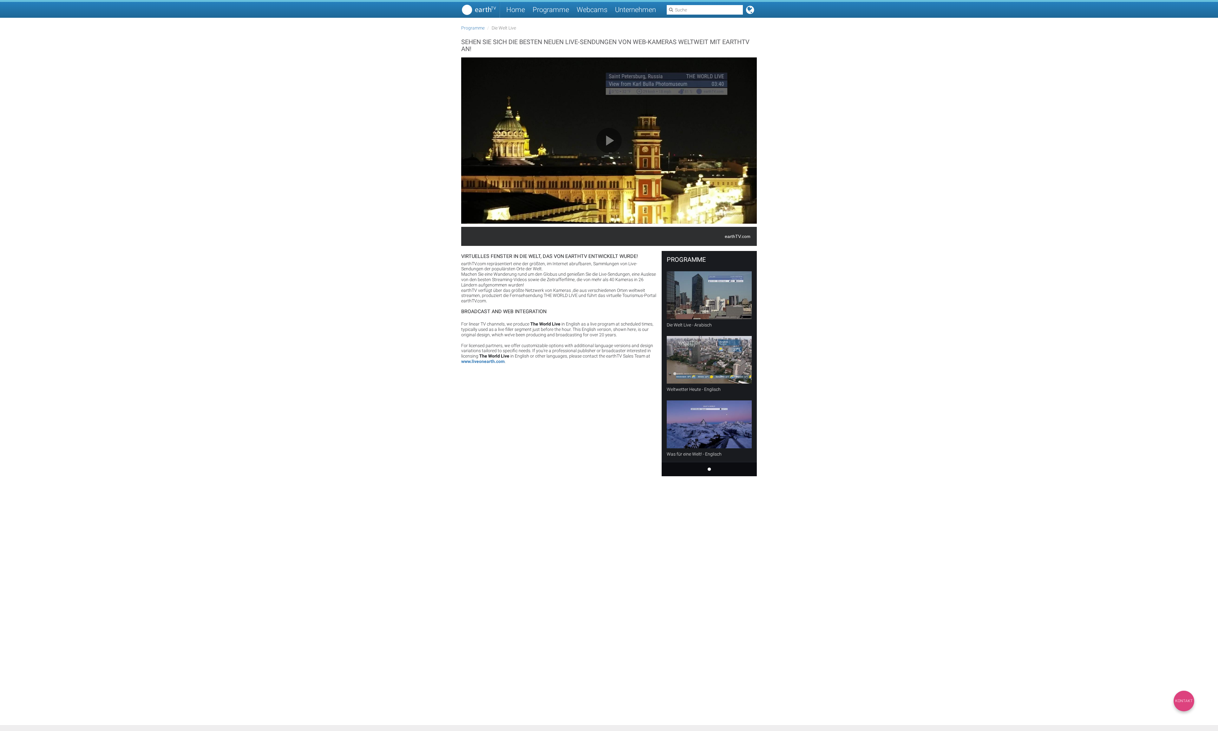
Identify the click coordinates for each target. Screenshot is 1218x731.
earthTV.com (737, 236)
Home (515, 10)
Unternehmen (635, 10)
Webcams (592, 10)
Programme (551, 10)
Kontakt (1184, 701)
